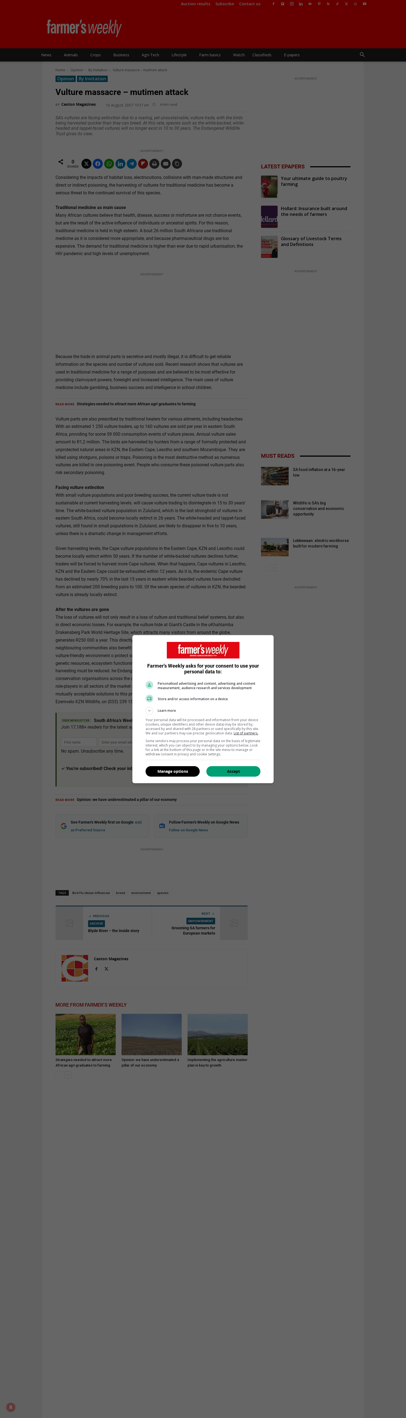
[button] (203, 711)
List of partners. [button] (246, 733)
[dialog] (203, 709)
